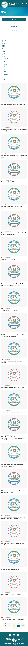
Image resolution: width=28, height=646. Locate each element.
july (4, 66)
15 (9, 626)
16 (14, 626)
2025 (3, 43)
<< (5, 623)
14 (5, 626)
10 (9, 623)
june (5, 68)
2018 (3, 55)
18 (23, 626)
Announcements (14, 26)
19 (14, 628)
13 (23, 623)
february (6, 74)
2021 (3, 50)
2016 (3, 79)
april (5, 71)
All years (4, 40)
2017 (3, 56)
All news (14, 19)
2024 (3, 45)
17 (18, 626)
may (5, 69)
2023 (3, 46)
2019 (3, 53)
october (5, 61)
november (6, 59)
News (14, 23)
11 (14, 623)
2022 (3, 48)
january (5, 76)
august (5, 64)
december (6, 58)
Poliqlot (14, 34)
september (6, 63)
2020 (3, 51)
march (5, 72)
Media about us (14, 30)
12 (18, 623)
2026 (3, 42)
